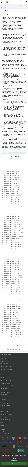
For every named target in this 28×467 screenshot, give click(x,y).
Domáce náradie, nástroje (6, 414)
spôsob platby (3, 394)
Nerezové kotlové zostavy (6, 385)
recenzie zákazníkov (5, 433)
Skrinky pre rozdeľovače (6, 383)
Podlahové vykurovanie (5, 364)
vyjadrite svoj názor (5, 431)
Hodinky (2, 425)
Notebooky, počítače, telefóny (7, 420)
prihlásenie (3, 402)
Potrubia (2, 367)
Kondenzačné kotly (4, 356)
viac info (14, 458)
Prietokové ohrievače (5, 361)
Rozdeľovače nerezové (5, 380)
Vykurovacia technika (6, 354)
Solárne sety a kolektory (6, 369)
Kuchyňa (2, 422)
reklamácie (3, 396)
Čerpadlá (2, 375)
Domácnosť (3, 417)
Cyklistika (2, 424)
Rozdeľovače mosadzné (6, 382)
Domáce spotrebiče (5, 419)
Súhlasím (14, 464)
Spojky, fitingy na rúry (5, 366)
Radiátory (2, 377)
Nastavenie (14, 460)
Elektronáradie (3, 413)
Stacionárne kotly (4, 360)
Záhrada (2, 416)
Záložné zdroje (4, 388)
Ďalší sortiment (4, 409)
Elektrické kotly (4, 358)
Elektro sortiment (4, 411)
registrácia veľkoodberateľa (7, 403)
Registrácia (3, 399)
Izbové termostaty (4, 363)
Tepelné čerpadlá (4, 386)
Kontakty (2, 429)
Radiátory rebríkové (5, 378)
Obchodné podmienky (5, 392)
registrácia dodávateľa (5, 405)
